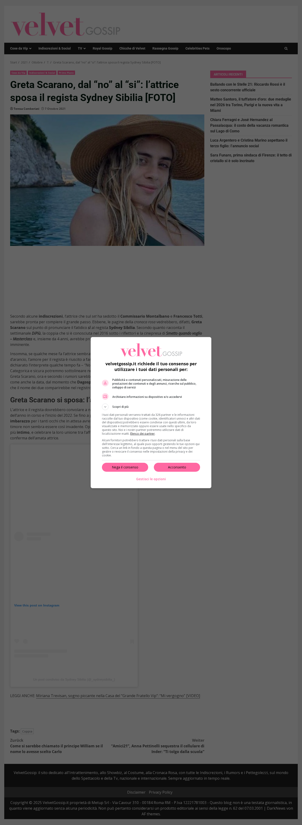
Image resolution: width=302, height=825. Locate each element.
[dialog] (151, 412)
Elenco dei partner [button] (142, 434)
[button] (151, 407)
